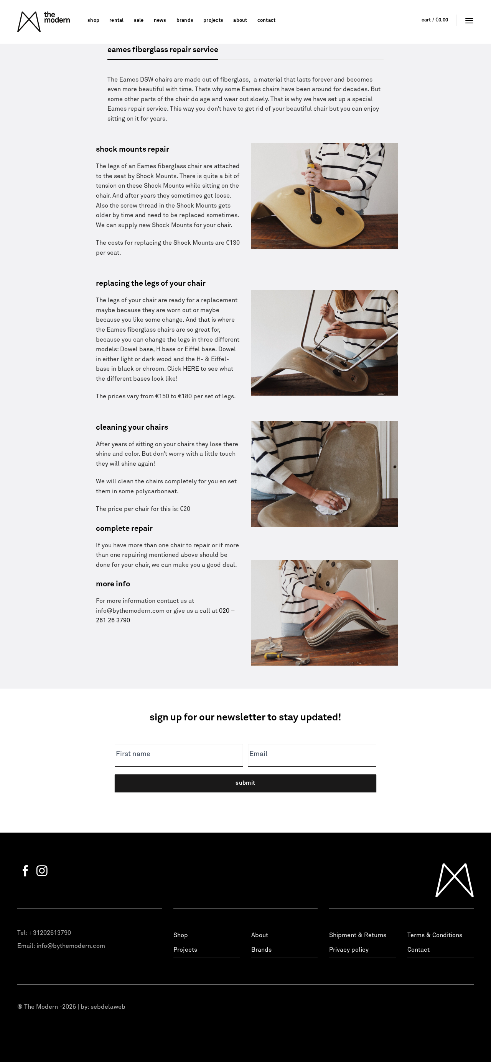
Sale (139, 20)
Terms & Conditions (434, 935)
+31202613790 (50, 933)
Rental (116, 20)
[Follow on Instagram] (42, 872)
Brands (185, 20)
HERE (191, 369)
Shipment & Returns (357, 935)
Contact (266, 20)
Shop (93, 20)
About (240, 20)
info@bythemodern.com (70, 946)
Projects (213, 20)
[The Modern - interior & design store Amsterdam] (46, 22)
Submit (245, 783)
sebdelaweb (108, 1007)
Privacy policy (349, 950)
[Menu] (469, 20)
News (160, 20)
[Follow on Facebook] (25, 872)
